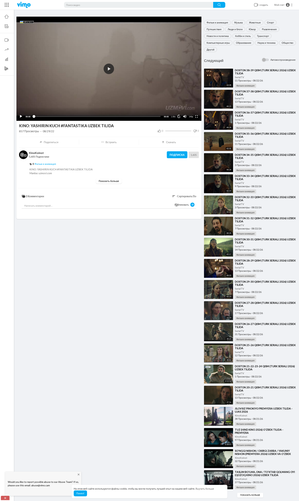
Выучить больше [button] (205, 488)
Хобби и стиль (243, 35)
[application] (108, 69)
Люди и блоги (235, 29)
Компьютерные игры (218, 42)
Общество (287, 42)
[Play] (21, 116)
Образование (243, 42)
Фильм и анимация (217, 22)
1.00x (173, 117)
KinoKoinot (241, 415)
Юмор (252, 29)
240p (191, 117)
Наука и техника (266, 42)
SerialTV (239, 77)
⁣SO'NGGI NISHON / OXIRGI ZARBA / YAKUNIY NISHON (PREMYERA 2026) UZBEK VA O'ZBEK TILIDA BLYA (263, 454)
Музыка (238, 22)
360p (190, 103)
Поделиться (51, 142)
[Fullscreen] (196, 116)
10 (179, 116)
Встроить (111, 142)
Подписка (177, 154)
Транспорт (263, 35)
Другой (210, 49)
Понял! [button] (80, 493)
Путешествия (214, 29)
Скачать (171, 142)
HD (189, 108)
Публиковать (182, 204)
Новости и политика (218, 35)
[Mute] (185, 116)
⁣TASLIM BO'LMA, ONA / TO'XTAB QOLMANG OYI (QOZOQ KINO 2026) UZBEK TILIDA (265, 473)
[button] (283, 5)
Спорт (270, 22)
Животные (255, 22)
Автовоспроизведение (283, 59)
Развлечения (269, 29)
